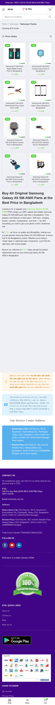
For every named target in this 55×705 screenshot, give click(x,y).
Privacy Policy (8, 696)
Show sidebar (11, 36)
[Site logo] (27, 9)
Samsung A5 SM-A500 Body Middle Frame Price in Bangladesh (14, 68)
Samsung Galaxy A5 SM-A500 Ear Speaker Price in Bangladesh (40, 142)
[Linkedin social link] (19, 545)
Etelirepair (6, 558)
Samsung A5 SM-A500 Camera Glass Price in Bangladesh (40, 68)
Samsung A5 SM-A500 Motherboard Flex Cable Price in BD (14, 105)
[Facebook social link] (5, 545)
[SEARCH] (50, 17)
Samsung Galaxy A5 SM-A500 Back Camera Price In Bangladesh (15, 142)
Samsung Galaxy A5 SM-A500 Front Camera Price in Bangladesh (14, 179)
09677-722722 (8, 494)
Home (4, 24)
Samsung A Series (28, 24)
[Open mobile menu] (3, 9)
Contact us (6, 615)
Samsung (13, 24)
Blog (4, 620)
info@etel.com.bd (15, 499)
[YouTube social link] (12, 545)
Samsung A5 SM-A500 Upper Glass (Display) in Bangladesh (40, 105)
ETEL (7, 232)
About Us (6, 611)
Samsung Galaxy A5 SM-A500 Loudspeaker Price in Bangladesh (41, 179)
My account (7, 691)
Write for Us (7, 625)
